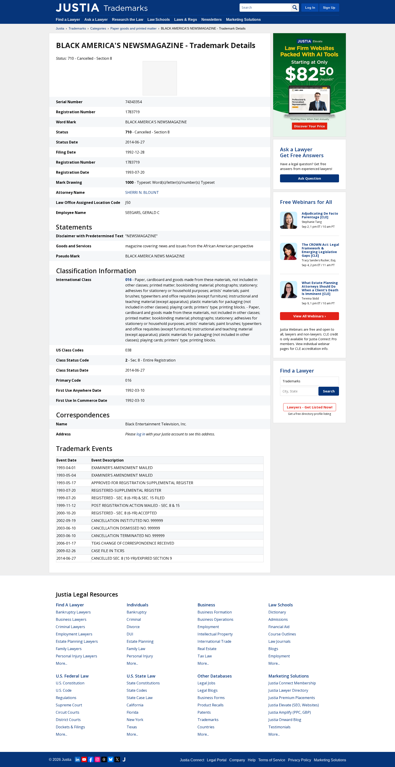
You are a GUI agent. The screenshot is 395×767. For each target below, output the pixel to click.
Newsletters (211, 20)
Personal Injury (140, 656)
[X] (117, 759)
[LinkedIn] (77, 759)
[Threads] (104, 759)
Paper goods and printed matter (133, 28)
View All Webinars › (309, 316)
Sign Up (329, 7)
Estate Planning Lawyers (77, 641)
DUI (130, 634)
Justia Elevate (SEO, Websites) (293, 705)
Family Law (136, 648)
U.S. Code (64, 690)
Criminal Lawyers (70, 626)
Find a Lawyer (68, 20)
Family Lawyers (69, 648)
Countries (206, 726)
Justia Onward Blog (284, 719)
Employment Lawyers (74, 634)
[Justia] (77, 7)
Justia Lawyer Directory (288, 690)
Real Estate (207, 648)
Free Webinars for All (306, 202)
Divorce (133, 626)
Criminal (134, 619)
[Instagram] (97, 759)
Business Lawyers (71, 619)
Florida (132, 712)
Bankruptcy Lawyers (73, 612)
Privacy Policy (299, 760)
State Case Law (139, 697)
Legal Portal (217, 760)
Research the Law (127, 20)
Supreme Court (69, 705)
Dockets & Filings (70, 726)
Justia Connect (192, 760)
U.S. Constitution (70, 683)
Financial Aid (278, 626)
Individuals (137, 605)
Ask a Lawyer (96, 20)
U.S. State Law (141, 676)
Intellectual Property (215, 634)
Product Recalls (211, 705)
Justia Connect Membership (292, 683)
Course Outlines (282, 634)
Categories (98, 28)
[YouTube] (84, 759)
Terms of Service (271, 760)
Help (252, 760)
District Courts (68, 719)
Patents (204, 712)
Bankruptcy (137, 612)
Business (206, 605)
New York (135, 719)
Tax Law (205, 656)
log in (140, 434)
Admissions (278, 619)
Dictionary (277, 612)
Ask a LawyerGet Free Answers (302, 152)
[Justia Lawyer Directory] (124, 759)
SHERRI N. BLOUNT (142, 192)
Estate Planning (140, 641)
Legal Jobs (206, 683)
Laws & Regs (185, 20)
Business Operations (215, 619)
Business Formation (215, 612)
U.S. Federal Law (72, 676)
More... (61, 663)
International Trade (214, 641)
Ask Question (309, 178)
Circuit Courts (67, 712)
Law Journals (279, 641)
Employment (208, 626)
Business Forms (211, 697)
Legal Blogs (208, 690)
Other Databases (215, 676)
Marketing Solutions (243, 20)
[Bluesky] (110, 759)
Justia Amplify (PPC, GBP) (289, 712)
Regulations (66, 697)
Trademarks (77, 28)
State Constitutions (143, 683)
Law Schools (158, 20)
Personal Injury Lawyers (76, 656)
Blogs (273, 648)
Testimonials (279, 726)
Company (237, 760)
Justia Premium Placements (291, 697)
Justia (60, 28)
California (135, 705)
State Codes (137, 690)
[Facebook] (90, 759)
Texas (132, 726)
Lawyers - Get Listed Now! (309, 407)
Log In (310, 7)
